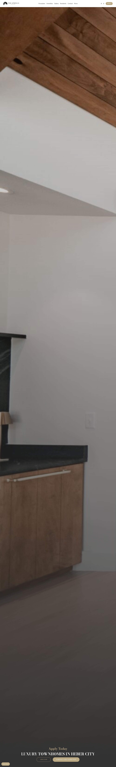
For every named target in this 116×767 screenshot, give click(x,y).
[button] (44, 759)
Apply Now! (6, 764)
